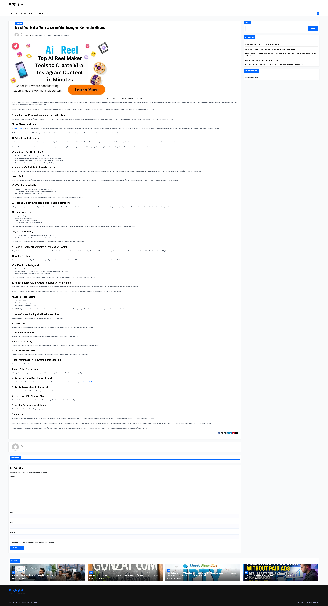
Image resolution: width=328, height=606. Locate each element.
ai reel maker (18, 128)
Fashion (30, 13)
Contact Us (49, 13)
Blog (16, 13)
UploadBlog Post (87, 382)
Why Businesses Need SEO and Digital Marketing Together (262, 44)
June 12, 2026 (17, 578)
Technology (39, 13)
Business (23, 13)
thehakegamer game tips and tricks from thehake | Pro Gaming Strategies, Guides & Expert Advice (274, 64)
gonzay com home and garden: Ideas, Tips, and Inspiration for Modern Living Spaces (270, 49)
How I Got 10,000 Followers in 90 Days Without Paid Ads (261, 60)
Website (12, 532)
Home (10, 13)
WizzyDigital (16, 4)
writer (25, 578)
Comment (13, 476)
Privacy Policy (316, 602)
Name (12, 512)
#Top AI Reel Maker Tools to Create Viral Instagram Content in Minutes (50, 35)
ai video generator (43, 142)
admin (24, 33)
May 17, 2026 (249, 578)
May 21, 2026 (172, 578)
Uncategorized (18, 23)
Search (247, 22)
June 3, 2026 (94, 578)
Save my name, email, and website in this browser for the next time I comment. (33, 542)
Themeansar (34, 602)
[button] (314, 13)
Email (12, 522)
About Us (303, 602)
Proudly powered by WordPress (16, 602)
